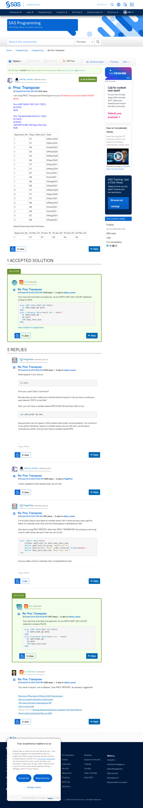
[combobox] (54, 41)
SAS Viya (76, 12)
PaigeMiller (29, 359)
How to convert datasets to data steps (35, 699)
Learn (29, 12)
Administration (94, 12)
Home (9, 50)
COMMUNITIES (33, 4)
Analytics (61, 12)
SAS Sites (132, 4)
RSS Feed (71, 61)
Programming (44, 12)
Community (14, 12)
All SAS (100, 4)
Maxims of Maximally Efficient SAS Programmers (40, 696)
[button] (10, 88)
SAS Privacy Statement (46, 759)
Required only (42, 778)
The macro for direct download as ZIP (35, 703)
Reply (95, 249)
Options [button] (16, 61)
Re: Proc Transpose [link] (56, 50)
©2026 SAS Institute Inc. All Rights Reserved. (83, 799)
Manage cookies (34, 787)
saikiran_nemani (26, 79)
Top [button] (14, 737)
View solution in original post (31, 327)
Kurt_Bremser (30, 671)
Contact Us (125, 4)
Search (112, 4)
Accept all (24, 778)
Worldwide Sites (118, 4)
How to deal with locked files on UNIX (35, 713)
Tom (26, 282)
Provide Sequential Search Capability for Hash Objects (57, 709)
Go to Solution (89, 79)
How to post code (26, 706)
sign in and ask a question (73, 70)
